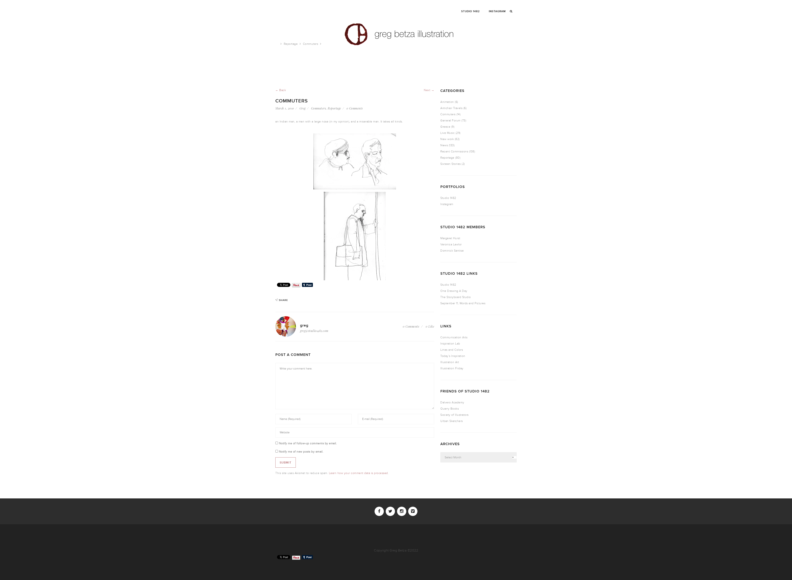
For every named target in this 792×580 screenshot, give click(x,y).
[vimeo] (412, 511)
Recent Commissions (454, 151)
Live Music (447, 133)
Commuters (310, 44)
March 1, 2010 (284, 108)
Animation (447, 102)
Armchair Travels (451, 108)
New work (447, 139)
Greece (445, 126)
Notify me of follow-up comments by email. (308, 443)
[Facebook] (379, 511)
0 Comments (354, 108)
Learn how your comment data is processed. (359, 473)
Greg (302, 108)
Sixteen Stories (450, 164)
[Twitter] (390, 511)
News (444, 145)
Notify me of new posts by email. (301, 451)
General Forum (450, 120)
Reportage (291, 44)
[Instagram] (401, 511)
